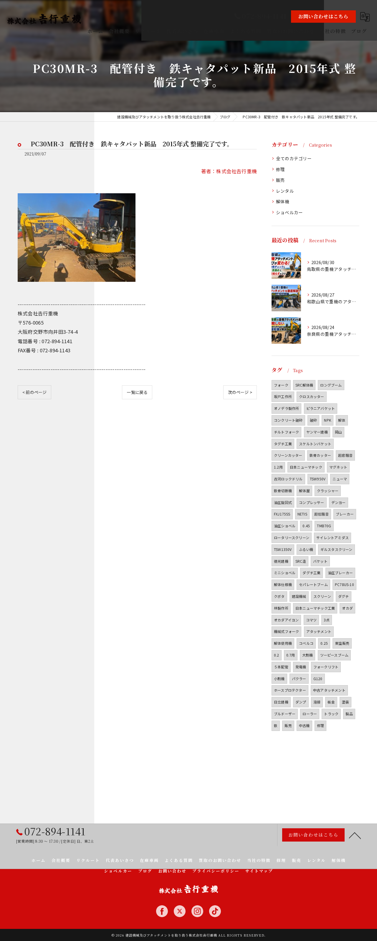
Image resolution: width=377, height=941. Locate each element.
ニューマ (340, 478)
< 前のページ (34, 392)
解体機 (283, 201)
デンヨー (338, 502)
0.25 (324, 643)
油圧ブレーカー (340, 572)
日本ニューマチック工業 (315, 608)
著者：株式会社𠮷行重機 (229, 171)
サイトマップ (259, 871)
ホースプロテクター (290, 690)
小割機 (279, 678)
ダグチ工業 (311, 572)
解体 (341, 420)
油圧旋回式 (283, 502)
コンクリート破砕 (288, 420)
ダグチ (343, 596)
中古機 (304, 725)
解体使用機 (283, 643)
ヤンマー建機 (317, 431)
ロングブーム (331, 384)
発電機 (300, 666)
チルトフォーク (286, 431)
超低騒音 (321, 513)
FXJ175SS (282, 513)
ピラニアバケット (320, 408)
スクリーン (322, 596)
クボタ (279, 596)
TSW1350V (283, 549)
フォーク (281, 384)
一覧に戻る (137, 392)
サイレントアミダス (332, 537)
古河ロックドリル (288, 478)
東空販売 (342, 643)
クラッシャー (327, 490)
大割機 (307, 654)
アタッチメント (318, 631)
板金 (331, 701)
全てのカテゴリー (294, 158)
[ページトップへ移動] (355, 835)
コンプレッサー (311, 502)
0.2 (276, 654)
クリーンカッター (288, 455)
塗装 (345, 701)
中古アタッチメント (329, 690)
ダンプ (300, 701)
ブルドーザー (284, 713)
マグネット (338, 466)
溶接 (316, 701)
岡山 (338, 431)
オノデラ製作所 (286, 408)
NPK (327, 420)
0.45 (306, 525)
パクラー (299, 678)
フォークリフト (325, 666)
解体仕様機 (283, 584)
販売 (280, 180)
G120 (318, 678)
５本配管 (281, 666)
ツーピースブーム (334, 654)
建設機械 (299, 596)
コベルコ (306, 643)
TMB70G (324, 525)
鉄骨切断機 (283, 490)
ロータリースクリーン (291, 537)
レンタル (285, 191)
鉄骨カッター (320, 455)
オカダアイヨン (286, 619)
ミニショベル (284, 572)
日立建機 (281, 701)
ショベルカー (289, 212)
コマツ (311, 619)
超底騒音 (345, 455)
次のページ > (240, 392)
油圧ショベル (284, 525)
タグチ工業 (283, 443)
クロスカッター (311, 396)
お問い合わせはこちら (323, 16)
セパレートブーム (313, 584)
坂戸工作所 (283, 396)
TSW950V (317, 478)
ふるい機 (306, 549)
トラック (331, 713)
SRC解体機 (304, 384)
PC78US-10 (344, 584)
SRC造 (300, 561)
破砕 (313, 420)
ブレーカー (345, 513)
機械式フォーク (286, 631)
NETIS (302, 513)
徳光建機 (281, 561)
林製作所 (281, 608)
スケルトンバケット (315, 443)
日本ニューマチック (306, 466)
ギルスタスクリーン (336, 549)
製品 (349, 713)
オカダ (347, 608)
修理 (280, 169)
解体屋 (304, 490)
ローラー (309, 713)
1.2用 (278, 466)
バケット (320, 561)
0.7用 (290, 654)
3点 (326, 619)
